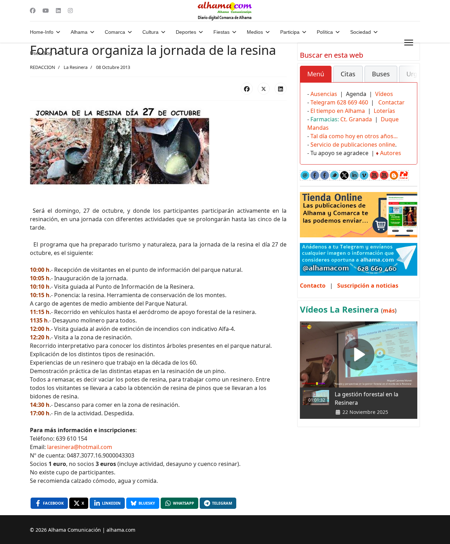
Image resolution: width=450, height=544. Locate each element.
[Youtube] (46, 10)
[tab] (316, 74)
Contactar (391, 102)
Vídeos (384, 94)
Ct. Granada (356, 119)
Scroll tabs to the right (409, 78)
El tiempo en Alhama (337, 111)
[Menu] (408, 42)
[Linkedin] (58, 10)
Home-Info (41, 32)
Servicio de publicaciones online (352, 144)
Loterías (384, 111)
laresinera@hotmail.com (79, 447)
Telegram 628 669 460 (339, 102)
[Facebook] (33, 10)
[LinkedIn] (281, 89)
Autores (390, 153)
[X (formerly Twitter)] (264, 89)
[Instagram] (70, 10)
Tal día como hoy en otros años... (354, 136)
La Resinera (76, 67)
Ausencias (323, 94)
